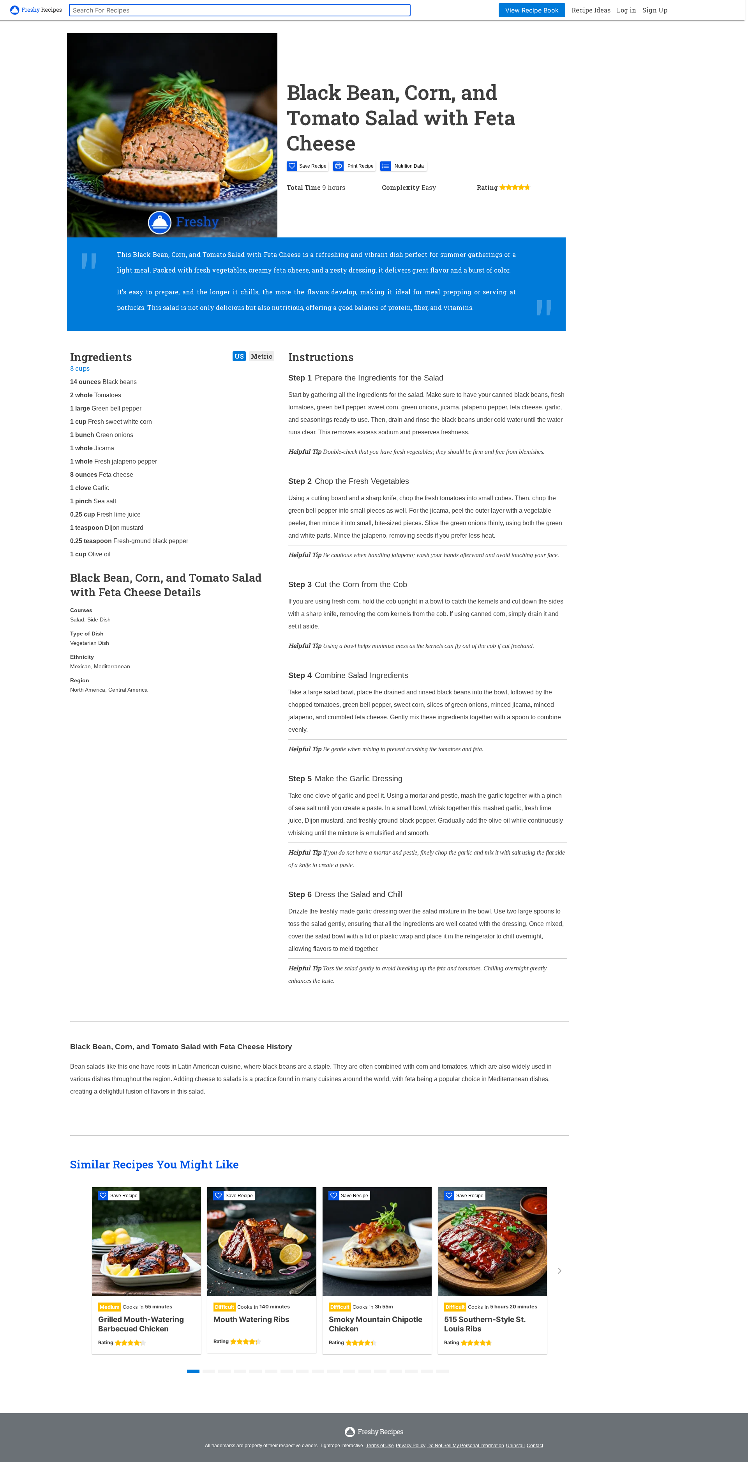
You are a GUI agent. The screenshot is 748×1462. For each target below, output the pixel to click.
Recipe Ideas (591, 10)
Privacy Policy (410, 1445)
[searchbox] (240, 10)
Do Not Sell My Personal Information (465, 1445)
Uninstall (515, 1445)
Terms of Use (380, 1445)
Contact (535, 1445)
